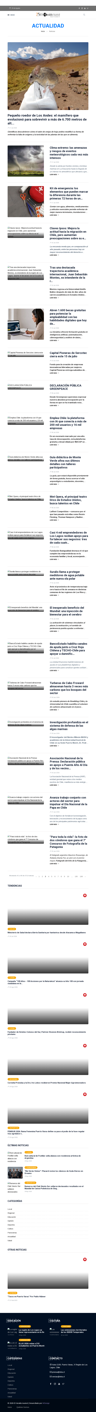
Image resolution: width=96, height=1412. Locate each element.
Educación (12, 1217)
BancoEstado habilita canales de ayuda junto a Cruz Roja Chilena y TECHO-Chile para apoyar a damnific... (68, 648)
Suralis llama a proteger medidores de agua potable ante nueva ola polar (67, 575)
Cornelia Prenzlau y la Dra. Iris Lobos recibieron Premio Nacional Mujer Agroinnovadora (47, 1083)
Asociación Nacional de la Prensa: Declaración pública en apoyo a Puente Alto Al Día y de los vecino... (68, 763)
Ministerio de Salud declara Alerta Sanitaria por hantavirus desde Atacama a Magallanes (47, 932)
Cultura (10, 1229)
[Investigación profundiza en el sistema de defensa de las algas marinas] (26, 723)
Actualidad (12, 1237)
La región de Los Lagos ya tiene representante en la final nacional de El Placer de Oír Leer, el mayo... (32, 1333)
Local (10, 1209)
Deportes (11, 1225)
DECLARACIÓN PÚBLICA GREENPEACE (65, 387)
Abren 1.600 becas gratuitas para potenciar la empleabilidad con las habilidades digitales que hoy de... (68, 317)
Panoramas (12, 1233)
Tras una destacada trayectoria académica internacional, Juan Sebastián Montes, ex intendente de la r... (68, 274)
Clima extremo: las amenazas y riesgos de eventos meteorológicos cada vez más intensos (69, 152)
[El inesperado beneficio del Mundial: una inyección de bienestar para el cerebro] (26, 609)
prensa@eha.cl (58, 1372)
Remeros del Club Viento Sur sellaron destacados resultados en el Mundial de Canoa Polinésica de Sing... (54, 1187)
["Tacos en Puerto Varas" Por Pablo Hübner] (48, 1272)
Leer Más (53, 174)
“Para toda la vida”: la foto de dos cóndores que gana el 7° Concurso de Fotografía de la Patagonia (68, 842)
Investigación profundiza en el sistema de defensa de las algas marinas (69, 726)
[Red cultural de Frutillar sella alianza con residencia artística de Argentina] (15, 1157)
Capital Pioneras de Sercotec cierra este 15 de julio (68, 354)
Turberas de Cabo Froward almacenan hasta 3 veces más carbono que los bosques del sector (69, 688)
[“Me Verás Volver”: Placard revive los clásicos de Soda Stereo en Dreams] (15, 1173)
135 (76, 876)
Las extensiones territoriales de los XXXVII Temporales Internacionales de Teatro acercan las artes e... (74, 1333)
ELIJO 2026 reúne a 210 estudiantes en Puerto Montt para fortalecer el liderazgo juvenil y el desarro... (31, 1346)
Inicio (43, 31)
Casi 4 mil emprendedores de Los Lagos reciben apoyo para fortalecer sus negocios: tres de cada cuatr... (69, 537)
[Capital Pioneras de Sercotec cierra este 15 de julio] (26, 354)
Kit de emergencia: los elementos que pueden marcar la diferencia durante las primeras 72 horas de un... (69, 193)
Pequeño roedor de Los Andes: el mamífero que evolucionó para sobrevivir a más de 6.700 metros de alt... (47, 119)
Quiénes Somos (23, 1407)
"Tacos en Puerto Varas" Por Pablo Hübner (27, 1296)
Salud (10, 1241)
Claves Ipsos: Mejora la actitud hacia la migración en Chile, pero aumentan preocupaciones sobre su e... (68, 233)
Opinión (11, 1221)
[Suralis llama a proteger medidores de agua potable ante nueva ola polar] (26, 573)
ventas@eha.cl (58, 1377)
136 (81, 876)
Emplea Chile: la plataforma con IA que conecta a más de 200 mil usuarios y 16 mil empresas (68, 423)
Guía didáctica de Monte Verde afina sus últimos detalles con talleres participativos (65, 462)
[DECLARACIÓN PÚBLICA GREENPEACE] (26, 387)
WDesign (46, 1403)
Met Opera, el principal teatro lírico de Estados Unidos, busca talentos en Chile (68, 500)
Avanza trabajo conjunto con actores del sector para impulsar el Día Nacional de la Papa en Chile (68, 802)
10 (68, 876)
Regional (11, 1213)
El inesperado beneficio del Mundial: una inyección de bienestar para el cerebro (67, 611)
